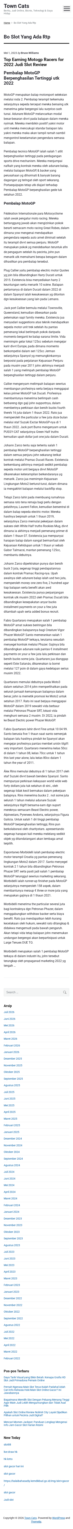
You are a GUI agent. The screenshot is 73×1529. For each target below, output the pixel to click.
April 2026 (10, 1032)
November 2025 (13, 1065)
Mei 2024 (9, 1185)
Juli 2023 (9, 1251)
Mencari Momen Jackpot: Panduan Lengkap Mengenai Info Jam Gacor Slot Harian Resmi (35, 1424)
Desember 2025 (13, 1058)
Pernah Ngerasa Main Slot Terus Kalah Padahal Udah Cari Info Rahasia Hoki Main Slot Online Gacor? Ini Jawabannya (34, 1389)
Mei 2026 (9, 1025)
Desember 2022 (13, 1298)
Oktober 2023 (12, 1231)
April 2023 (10, 1271)
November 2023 (13, 1225)
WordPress (58, 1517)
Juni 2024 (9, 1178)
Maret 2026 (10, 1038)
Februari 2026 (12, 1045)
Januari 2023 (11, 1291)
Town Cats (30, 1517)
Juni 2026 (9, 1018)
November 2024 (13, 1145)
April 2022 (10, 1345)
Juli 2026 (9, 1012)
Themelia (36, 1521)
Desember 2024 (13, 1138)
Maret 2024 (10, 1198)
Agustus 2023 (12, 1245)
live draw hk (10, 1451)
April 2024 (10, 1191)
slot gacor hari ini (14, 1466)
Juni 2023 (9, 1258)
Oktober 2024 (12, 1151)
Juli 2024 (9, 1171)
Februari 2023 (12, 1284)
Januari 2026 (11, 1052)
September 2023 (13, 1238)
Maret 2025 (10, 1118)
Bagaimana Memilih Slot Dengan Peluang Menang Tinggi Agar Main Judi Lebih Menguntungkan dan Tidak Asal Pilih (36, 1402)
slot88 (7, 1444)
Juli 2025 (9, 1092)
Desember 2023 (13, 1218)
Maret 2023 (10, 1278)
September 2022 (13, 1318)
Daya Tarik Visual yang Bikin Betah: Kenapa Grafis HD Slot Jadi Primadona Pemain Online (35, 1379)
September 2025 (13, 1078)
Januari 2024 (11, 1211)
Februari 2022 (12, 1358)
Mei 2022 (9, 1338)
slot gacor (9, 1473)
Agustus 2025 (12, 1085)
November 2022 (13, 1305)
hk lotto (8, 1458)
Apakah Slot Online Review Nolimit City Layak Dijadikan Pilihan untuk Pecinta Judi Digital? (35, 1414)
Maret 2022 (10, 1351)
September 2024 (13, 1158)
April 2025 (10, 1111)
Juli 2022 (9, 1331)
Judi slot (9, 1499)
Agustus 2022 (12, 1324)
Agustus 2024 (12, 1165)
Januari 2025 (11, 1132)
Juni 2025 (9, 1098)
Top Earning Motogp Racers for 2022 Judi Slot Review (34, 62)
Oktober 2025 (12, 1071)
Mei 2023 (9, 1265)
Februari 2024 (12, 1205)
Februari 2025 (12, 1125)
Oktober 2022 (12, 1311)
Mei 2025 (9, 1105)
